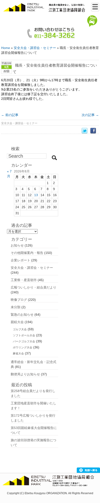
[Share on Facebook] (94, 131)
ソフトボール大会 (24, 335)
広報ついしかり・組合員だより (33, 287)
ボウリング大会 (22, 347)
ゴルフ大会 (20, 329)
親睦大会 (17, 322)
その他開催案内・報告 (27, 253)
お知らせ (17, 245)
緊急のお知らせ (22, 314)
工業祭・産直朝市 (24, 280)
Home (5, 48)
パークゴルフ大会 (24, 341)
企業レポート (20, 260)
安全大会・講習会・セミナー (35, 48)
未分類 (15, 307)
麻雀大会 (18, 353)
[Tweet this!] (86, 131)
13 (36, 195)
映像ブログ (19, 300)
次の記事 (90, 115)
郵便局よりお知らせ (25, 374)
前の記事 (9, 115)
